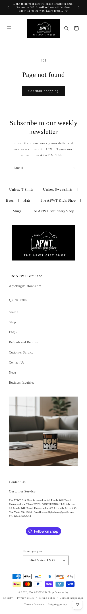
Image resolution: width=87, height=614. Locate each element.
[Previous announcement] (8, 7)
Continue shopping (43, 91)
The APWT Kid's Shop (58, 200)
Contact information (71, 597)
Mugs (17, 211)
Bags (10, 200)
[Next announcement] (79, 7)
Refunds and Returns (23, 342)
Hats (26, 200)
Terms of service (34, 604)
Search (13, 312)
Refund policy (47, 597)
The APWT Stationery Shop (52, 211)
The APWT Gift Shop (41, 592)
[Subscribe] (73, 168)
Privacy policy (25, 597)
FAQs (13, 332)
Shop (12, 322)
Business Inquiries (21, 382)
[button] (9, 28)
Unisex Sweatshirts (57, 189)
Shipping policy (57, 604)
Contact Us (16, 362)
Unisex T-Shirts (21, 189)
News (12, 372)
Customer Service (21, 352)
